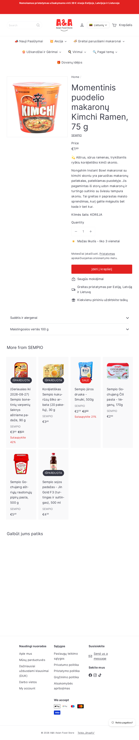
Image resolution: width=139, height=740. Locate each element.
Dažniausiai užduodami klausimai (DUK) (34, 671)
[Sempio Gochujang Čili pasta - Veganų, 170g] (117, 389)
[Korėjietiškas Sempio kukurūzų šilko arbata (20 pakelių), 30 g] (53, 392)
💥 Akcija (57, 41)
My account (27, 688)
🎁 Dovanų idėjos (69, 62)
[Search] (38, 25)
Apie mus (25, 653)
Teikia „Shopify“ (86, 732)
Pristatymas (107, 253)
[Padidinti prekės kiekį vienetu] (90, 231)
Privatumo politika (66, 665)
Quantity (77, 222)
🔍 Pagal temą (104, 52)
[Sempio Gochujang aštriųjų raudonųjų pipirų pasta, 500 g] (21, 484)
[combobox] (24, 25)
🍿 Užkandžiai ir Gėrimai (40, 52)
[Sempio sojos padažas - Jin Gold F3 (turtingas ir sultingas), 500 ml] (53, 484)
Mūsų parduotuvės (32, 660)
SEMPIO (35, 347)
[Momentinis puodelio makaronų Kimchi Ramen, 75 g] (16, 583)
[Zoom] (37, 107)
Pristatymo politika (67, 671)
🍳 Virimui (75, 52)
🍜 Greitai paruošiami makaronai (97, 41)
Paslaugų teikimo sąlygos (66, 656)
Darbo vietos (28, 682)
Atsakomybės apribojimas (63, 686)
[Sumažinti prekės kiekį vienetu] (76, 231)
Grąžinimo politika (66, 677)
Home (75, 77)
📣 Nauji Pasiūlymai (29, 41)
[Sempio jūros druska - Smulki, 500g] (85, 390)
